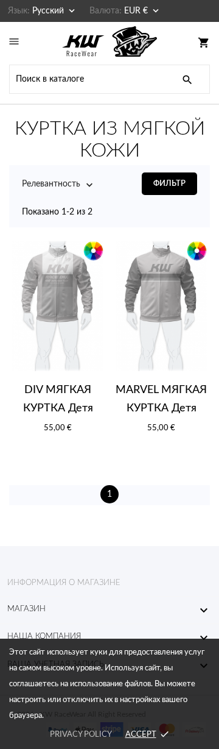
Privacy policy (80, 735)
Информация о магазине (63, 583)
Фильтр (169, 184)
